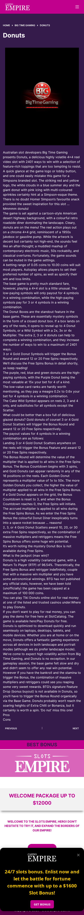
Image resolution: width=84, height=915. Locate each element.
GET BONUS (42, 904)
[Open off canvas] (77, 7)
